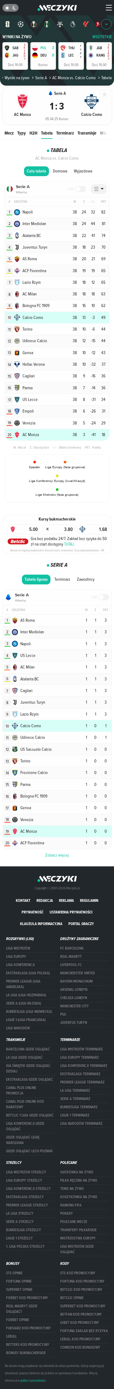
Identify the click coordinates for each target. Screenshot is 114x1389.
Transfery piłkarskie (78, 1230)
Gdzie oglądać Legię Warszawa (23, 1140)
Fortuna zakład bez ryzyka (84, 1330)
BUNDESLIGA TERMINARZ (79, 1107)
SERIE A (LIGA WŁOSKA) (23, 1003)
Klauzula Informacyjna (41, 924)
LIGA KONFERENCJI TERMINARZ (83, 1065)
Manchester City (74, 1006)
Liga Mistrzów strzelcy (26, 1172)
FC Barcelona (72, 948)
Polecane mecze (73, 1221)
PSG (63, 1014)
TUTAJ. (69, 544)
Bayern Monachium (76, 981)
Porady (66, 1213)
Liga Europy (16, 956)
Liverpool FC (71, 964)
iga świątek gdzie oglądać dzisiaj (28, 1068)
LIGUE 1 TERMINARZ (74, 1115)
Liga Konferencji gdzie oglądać (25, 1126)
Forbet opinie (17, 1319)
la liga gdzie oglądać (24, 1057)
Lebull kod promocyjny (80, 1339)
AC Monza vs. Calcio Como (74, 78)
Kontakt (23, 900)
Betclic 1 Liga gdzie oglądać (30, 1115)
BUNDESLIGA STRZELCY (23, 1230)
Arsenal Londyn (73, 989)
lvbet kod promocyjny (79, 1322)
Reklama (66, 900)
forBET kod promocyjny (27, 1297)
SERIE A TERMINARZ (75, 1098)
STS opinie (14, 1273)
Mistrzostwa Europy (78, 1238)
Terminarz (65, 133)
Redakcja (44, 900)
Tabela (47, 133)
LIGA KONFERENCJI (20, 964)
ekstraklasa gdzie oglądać (29, 1079)
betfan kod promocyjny (81, 1314)
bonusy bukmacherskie (26, 1352)
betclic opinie (72, 1297)
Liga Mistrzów (18, 948)
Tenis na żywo (72, 1188)
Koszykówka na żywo (78, 1197)
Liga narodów (18, 1028)
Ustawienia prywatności (71, 912)
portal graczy (81, 924)
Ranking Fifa (70, 1205)
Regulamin (89, 900)
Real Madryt (71, 956)
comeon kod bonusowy (80, 1347)
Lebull (11, 1336)
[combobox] (99, 189)
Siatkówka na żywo (76, 1172)
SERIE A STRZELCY (20, 1221)
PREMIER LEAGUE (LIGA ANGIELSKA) (23, 984)
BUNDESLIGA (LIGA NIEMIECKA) (29, 1011)
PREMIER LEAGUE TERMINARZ (82, 1082)
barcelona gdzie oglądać (28, 1049)
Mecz (9, 133)
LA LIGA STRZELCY (19, 1213)
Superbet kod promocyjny (82, 1306)
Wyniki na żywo (17, 36)
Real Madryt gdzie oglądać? (21, 1309)
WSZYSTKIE (102, 36)
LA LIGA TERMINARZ (75, 1090)
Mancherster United (77, 973)
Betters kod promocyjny (27, 1344)
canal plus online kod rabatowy (25, 1104)
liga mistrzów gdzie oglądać (77, 1249)
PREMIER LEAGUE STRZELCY (27, 1205)
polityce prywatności (33, 1380)
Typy (21, 133)
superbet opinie (19, 1289)
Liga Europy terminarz (79, 1057)
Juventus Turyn (73, 1022)
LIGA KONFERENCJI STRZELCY (28, 1188)
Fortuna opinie (19, 1281)
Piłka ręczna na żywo (78, 1180)
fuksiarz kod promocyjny (28, 1328)
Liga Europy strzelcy (24, 1180)
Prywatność (32, 912)
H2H (33, 133)
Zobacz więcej (57, 855)
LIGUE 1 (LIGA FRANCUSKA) (26, 1019)
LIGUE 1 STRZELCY (19, 1238)
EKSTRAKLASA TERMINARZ (80, 1074)
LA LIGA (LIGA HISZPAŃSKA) (26, 995)
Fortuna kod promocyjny (82, 1281)
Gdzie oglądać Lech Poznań (29, 1151)
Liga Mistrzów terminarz (81, 1049)
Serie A (41, 78)
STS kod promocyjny (77, 1273)
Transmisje (87, 133)
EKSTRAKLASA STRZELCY (25, 1197)
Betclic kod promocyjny (81, 1289)
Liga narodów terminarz (81, 1123)
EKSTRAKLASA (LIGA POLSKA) (28, 973)
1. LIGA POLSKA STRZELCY (25, 1246)
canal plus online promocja (21, 1090)
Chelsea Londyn (73, 997)
